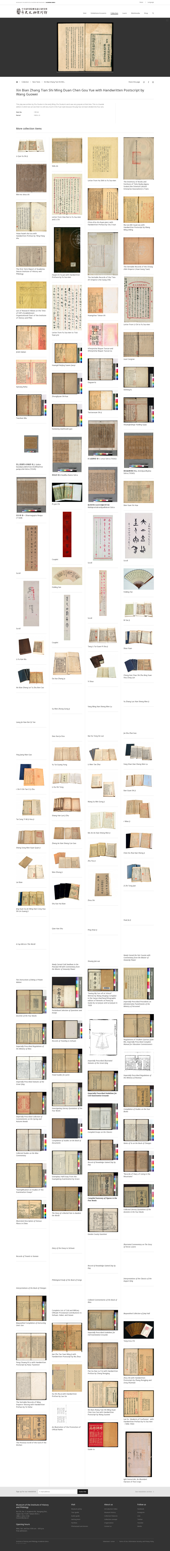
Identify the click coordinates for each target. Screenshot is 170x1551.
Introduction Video (110, 1509)
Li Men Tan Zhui (94, 764)
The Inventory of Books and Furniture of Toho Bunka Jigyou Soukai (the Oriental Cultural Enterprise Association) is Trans (136, 185)
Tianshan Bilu (21, 418)
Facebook (140, 1509)
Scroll (126, 560)
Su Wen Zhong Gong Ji (61, 709)
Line (138, 1516)
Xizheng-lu (128, 389)
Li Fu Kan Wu (21, 659)
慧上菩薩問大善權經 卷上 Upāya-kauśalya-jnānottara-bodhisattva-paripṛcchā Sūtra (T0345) (29, 466)
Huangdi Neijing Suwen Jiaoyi (63, 365)
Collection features (111, 1516)
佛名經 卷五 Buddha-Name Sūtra (65, 475)
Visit (84, 13)
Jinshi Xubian (21, 352)
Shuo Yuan (128, 648)
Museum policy (76, 1509)
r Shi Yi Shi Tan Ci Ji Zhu (25, 789)
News (141, 2)
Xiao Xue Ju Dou (58, 736)
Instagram (141, 1512)
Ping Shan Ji (92, 930)
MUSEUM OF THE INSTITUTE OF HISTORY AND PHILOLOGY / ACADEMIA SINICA (35, 2)
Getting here (75, 1519)
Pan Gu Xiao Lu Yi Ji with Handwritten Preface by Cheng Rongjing (103, 1372)
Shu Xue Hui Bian (59, 903)
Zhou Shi (91, 900)
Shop (146, 13)
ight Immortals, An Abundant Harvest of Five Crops (135, 1480)
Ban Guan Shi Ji (130, 790)
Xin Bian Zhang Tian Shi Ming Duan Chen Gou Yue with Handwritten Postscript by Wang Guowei (102, 1412)
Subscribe (82, 1492)
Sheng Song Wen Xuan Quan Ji (28, 847)
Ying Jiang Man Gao (24, 754)
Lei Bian (19, 882)
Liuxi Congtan (129, 359)
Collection (114, 13)
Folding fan (128, 592)
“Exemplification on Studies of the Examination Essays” (29, 1191)
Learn (124, 13)
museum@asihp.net (22, 1518)
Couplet (55, 559)
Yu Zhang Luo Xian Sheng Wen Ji (136, 701)
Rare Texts (36, 82)
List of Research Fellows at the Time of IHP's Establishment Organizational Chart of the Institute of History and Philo (31, 314)
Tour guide (75, 1512)
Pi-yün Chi (56, 504)
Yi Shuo (91, 681)
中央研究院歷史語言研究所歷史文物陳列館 (31, 11)
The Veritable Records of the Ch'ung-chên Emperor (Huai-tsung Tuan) (138, 267)
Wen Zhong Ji (57, 872)
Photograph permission (79, 1526)
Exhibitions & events (98, 13)
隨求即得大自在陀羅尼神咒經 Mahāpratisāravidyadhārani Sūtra (101, 506)
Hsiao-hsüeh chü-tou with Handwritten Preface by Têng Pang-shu (30, 235)
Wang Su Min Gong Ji (96, 801)
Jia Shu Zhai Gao (130, 733)
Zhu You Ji (92, 861)
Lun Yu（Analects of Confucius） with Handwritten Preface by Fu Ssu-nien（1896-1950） (139, 1421)
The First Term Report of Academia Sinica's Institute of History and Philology (30, 271)
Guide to (91, 1449)
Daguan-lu (92, 382)
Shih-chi (55, 166)
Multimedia (135, 13)
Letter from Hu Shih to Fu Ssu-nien (102, 180)
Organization (108, 1523)
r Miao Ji (127, 821)
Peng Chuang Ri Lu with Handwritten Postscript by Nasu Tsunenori (31, 1363)
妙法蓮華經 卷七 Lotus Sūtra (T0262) (102, 458)
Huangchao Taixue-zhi (96, 315)
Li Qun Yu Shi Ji (22, 156)
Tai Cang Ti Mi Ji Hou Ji (25, 819)
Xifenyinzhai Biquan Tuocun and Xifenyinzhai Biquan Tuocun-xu (100, 349)
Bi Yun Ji (127, 620)
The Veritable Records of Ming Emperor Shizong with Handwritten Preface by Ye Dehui (30, 1404)
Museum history (110, 1512)
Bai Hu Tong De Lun (96, 736)
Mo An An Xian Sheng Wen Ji (99, 833)
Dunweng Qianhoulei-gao (62, 429)
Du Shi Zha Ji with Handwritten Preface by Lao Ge (64, 1395)
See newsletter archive (143, 1491)
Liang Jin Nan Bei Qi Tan (25, 722)
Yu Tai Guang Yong (59, 764)
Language (151, 2)
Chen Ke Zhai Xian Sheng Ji (134, 853)
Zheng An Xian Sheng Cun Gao (64, 843)
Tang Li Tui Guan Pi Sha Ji (98, 646)
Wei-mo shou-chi (22, 194)
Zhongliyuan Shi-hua (60, 396)
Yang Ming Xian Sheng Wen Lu (100, 706)
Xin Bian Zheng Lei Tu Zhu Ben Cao (30, 687)
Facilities (74, 1523)
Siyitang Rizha (21, 387)
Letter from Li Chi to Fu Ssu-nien (137, 324)
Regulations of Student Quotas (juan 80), (139, 1041)
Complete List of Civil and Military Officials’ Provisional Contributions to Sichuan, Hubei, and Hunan (67, 1312)
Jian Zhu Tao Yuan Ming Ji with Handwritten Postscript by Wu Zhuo (66, 1355)
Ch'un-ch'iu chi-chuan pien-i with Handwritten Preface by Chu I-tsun (102, 223)
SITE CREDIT (23, 1543)
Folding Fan (56, 587)
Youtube (140, 1523)
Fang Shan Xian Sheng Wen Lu (136, 764)
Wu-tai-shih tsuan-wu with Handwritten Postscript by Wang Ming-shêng (137, 227)
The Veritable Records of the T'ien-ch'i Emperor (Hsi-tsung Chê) (102, 278)
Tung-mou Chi (129, 1341)
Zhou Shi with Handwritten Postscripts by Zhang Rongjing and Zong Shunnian (138, 1380)
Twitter (140, 1519)
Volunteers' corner (109, 1541)
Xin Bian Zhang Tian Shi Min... (54, 82)
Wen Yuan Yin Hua (131, 505)
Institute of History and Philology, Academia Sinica (32, 1541)
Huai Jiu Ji (127, 920)
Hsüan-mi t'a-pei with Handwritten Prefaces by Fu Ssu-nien (66, 276)
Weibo (139, 1526)
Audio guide (75, 1516)
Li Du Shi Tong (57, 787)
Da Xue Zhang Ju (58, 678)
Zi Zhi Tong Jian (130, 885)
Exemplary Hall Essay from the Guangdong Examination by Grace (65, 1177)
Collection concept (110, 1519)
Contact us (108, 1526)
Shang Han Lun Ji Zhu (60, 815)
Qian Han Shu (57, 928)
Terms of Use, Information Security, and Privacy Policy (136, 1541)
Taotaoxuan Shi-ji (95, 412)
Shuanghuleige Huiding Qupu (135, 424)
